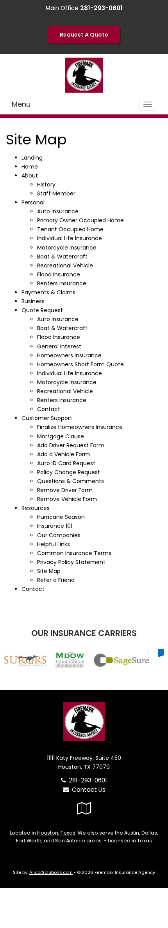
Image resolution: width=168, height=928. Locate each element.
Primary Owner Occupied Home (80, 220)
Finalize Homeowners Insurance (80, 427)
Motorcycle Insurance (67, 247)
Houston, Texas (56, 833)
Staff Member (56, 193)
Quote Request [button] (42, 310)
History (46, 184)
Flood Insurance (58, 274)
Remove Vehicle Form (67, 499)
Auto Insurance (58, 211)
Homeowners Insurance (69, 355)
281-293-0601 (88, 780)
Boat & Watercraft (62, 256)
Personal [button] (33, 202)
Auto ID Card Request (66, 463)
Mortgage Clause (60, 436)
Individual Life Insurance (69, 238)
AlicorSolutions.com (51, 872)
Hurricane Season (61, 517)
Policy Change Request (68, 472)
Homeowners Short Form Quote (80, 364)
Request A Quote (84, 35)
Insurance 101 (54, 526)
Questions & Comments (70, 481)
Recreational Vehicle (65, 265)
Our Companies (58, 535)
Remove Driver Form (65, 490)
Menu (21, 104)
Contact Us (87, 790)
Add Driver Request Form (70, 445)
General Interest (59, 346)
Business (33, 301)
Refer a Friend (56, 580)
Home (29, 166)
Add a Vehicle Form (63, 454)
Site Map (49, 571)
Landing (32, 158)
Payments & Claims (48, 292)
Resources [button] (35, 508)
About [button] (29, 175)
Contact (48, 409)
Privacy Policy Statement (71, 562)
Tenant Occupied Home (70, 229)
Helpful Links (53, 544)
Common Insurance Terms (74, 553)
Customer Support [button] (46, 418)
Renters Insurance (61, 283)
